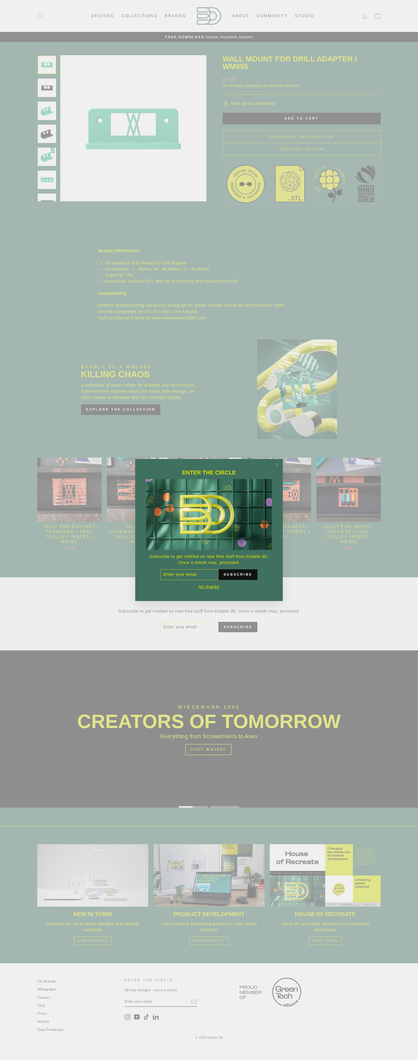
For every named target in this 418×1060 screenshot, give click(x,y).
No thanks (209, 586)
